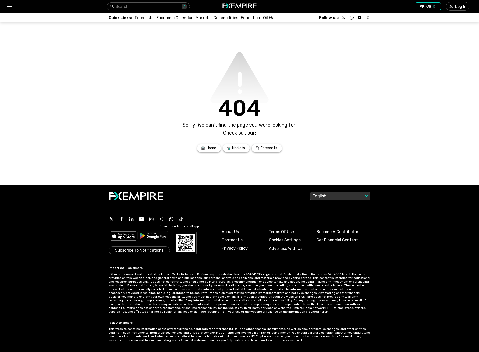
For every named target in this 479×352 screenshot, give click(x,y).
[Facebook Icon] (121, 219)
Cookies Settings (285, 240)
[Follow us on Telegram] (367, 18)
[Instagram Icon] (151, 219)
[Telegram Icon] (161, 219)
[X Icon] (112, 219)
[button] (9, 6)
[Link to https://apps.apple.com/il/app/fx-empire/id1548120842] (123, 236)
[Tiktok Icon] (181, 219)
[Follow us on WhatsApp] (352, 18)
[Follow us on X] (344, 18)
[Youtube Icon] (141, 219)
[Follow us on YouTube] (359, 18)
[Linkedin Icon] (131, 219)
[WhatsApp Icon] (171, 219)
